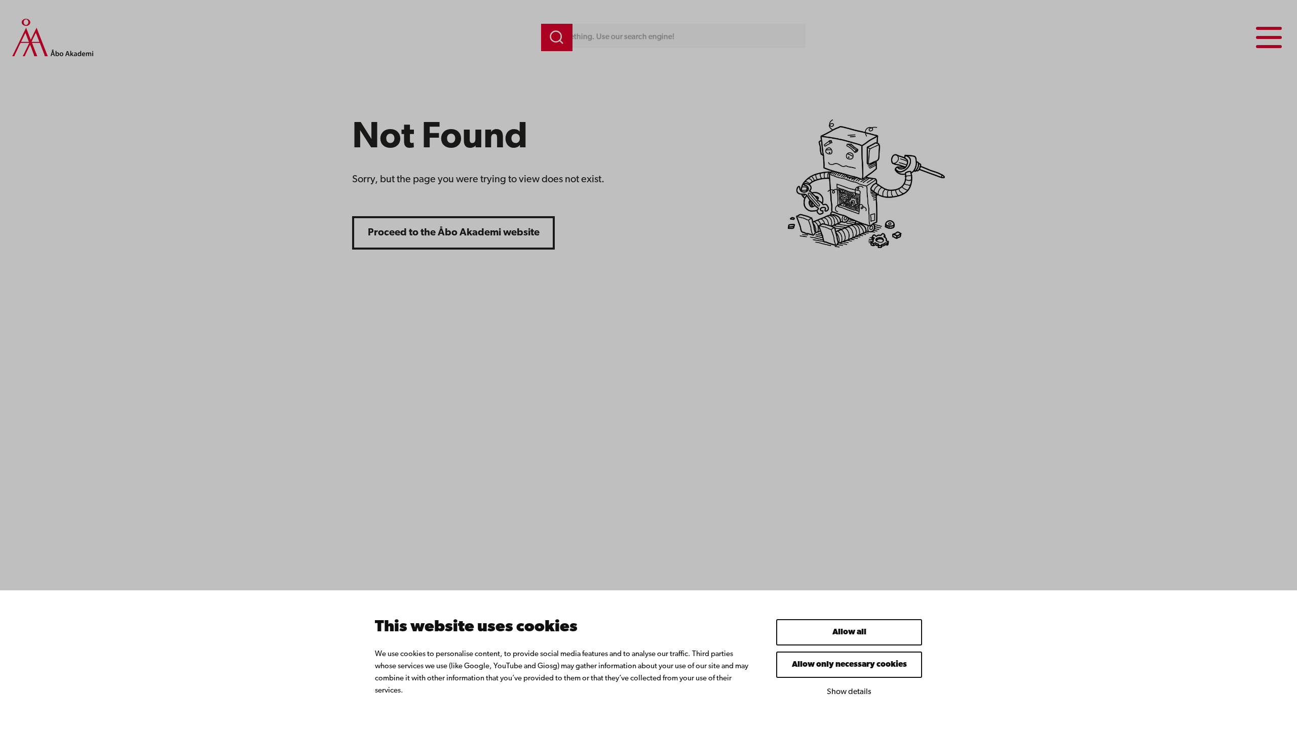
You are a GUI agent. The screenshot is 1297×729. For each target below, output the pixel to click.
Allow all (849, 632)
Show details (849, 692)
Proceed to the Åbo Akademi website (454, 233)
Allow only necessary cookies (849, 665)
